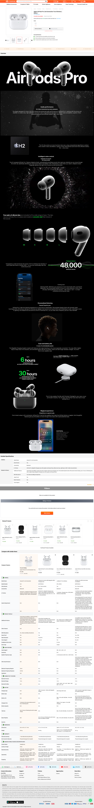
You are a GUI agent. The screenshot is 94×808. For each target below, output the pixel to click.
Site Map (21, 775)
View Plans (59, 18)
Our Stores (77, 775)
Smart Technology (69, 4)
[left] (88, 521)
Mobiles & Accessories (12, 4)
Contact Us (21, 773)
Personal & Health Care (82, 4)
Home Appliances (58, 4)
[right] (91, 521)
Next (31, 40)
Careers (58, 773)
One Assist (21, 777)
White (36, 25)
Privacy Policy (41, 775)
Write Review (47, 513)
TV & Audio (35, 4)
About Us (77, 773)
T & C (39, 773)
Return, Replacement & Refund (44, 779)
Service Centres (78, 777)
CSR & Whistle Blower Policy (44, 777)
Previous (6, 40)
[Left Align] (46, 1)
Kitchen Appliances (46, 4)
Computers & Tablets (24, 4)
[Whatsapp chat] (90, 800)
